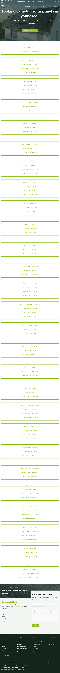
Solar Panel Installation (22, 648)
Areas (50, 6)
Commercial (35, 6)
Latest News (19, 649)
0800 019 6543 (52, 644)
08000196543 (8, 625)
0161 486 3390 (52, 647)
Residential (27, 6)
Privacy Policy (20, 641)
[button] (30, 6)
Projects (43, 6)
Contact (56, 6)
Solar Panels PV (36, 642)
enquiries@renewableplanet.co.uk (22, 1)
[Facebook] (52, 1)
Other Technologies (37, 651)
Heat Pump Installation (22, 646)
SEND (35, 625)
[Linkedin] (58, 1)
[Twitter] (55, 1)
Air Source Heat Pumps (37, 641)
